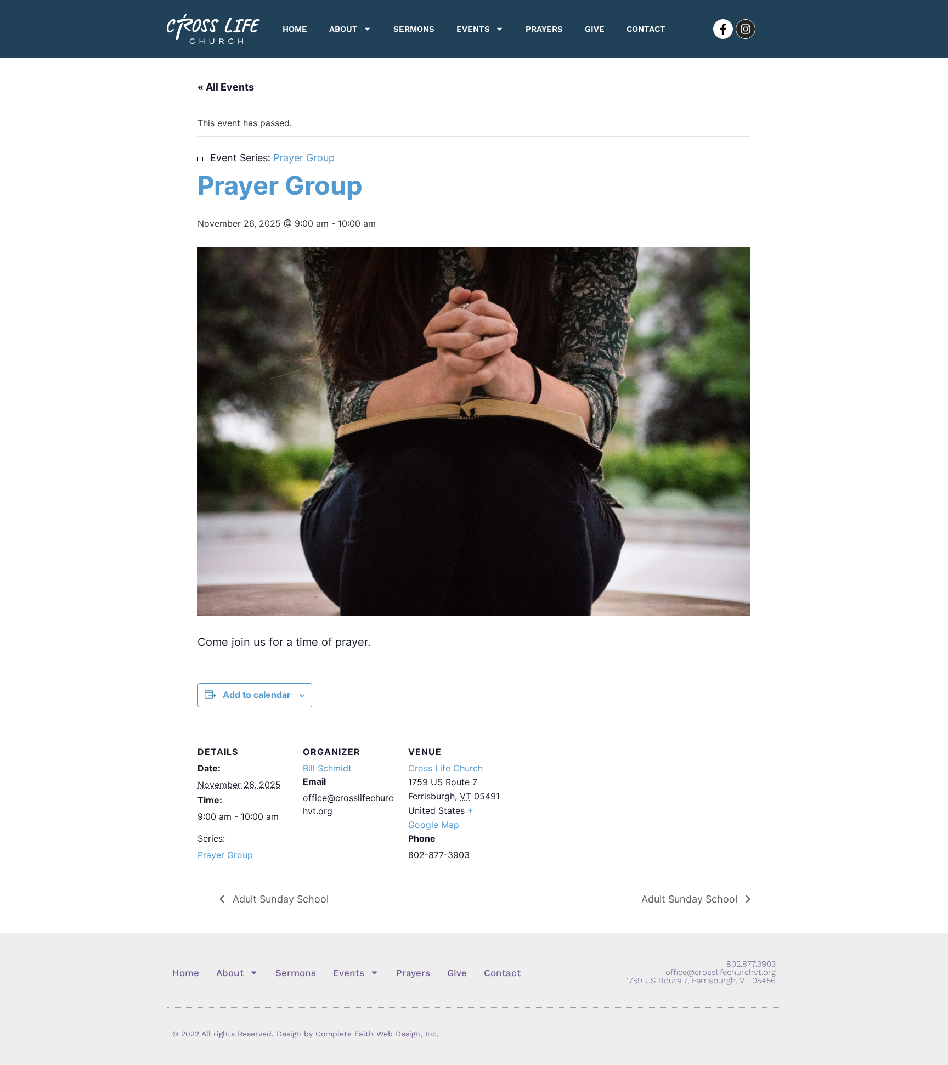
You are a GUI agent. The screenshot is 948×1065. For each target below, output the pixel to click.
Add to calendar (257, 694)
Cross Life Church (445, 768)
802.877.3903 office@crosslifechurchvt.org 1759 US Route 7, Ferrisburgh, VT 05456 (701, 972)
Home (295, 29)
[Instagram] (745, 29)
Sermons (414, 29)
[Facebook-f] (723, 29)
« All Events (226, 87)
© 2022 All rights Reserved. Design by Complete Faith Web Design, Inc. (305, 1033)
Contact (646, 29)
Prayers (544, 29)
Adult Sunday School (279, 899)
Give (595, 29)
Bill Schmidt (327, 768)
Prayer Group (225, 854)
